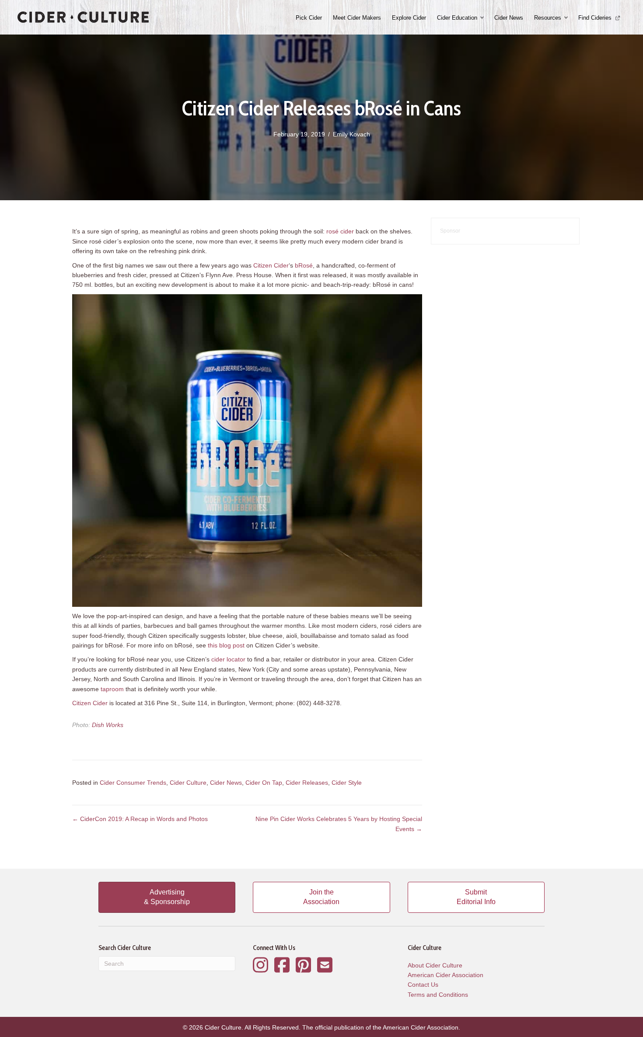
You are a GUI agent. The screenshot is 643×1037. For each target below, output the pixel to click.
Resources (547, 17)
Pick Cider (309, 17)
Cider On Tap (263, 782)
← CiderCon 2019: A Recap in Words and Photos (140, 818)
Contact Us (423, 984)
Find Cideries (595, 17)
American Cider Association (445, 974)
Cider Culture (188, 782)
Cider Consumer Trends (133, 782)
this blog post (226, 645)
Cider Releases (307, 782)
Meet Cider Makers (357, 17)
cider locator (228, 659)
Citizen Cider (271, 265)
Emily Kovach (351, 134)
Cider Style (347, 782)
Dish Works (107, 724)
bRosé (304, 265)
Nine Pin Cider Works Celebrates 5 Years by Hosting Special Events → (338, 823)
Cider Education (457, 17)
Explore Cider (409, 17)
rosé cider (340, 231)
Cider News (508, 17)
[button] (483, 17)
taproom (112, 689)
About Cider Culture (435, 965)
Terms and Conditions (438, 994)
